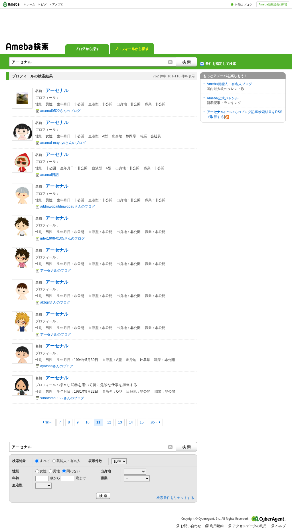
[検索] (186, 62)
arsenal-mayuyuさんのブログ (63, 143)
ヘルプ (280, 525)
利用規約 (217, 525)
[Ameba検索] (27, 48)
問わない (73, 471)
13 (120, 422)
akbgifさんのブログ (55, 302)
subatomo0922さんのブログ (62, 398)
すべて (45, 461)
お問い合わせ (191, 525)
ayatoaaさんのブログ (56, 366)
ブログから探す (87, 48)
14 (131, 422)
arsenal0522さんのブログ (60, 111)
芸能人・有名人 (68, 461)
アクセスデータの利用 (249, 525)
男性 (56, 471)
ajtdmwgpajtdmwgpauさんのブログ (67, 206)
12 (109, 422)
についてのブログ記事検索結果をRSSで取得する (244, 114)
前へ (49, 422)
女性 (43, 471)
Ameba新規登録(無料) (273, 4)
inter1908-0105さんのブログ (62, 238)
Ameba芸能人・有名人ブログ (229, 84)
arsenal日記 (49, 175)
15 (142, 422)
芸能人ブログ (243, 5)
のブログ (55, 270)
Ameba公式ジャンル (222, 98)
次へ (154, 422)
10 (88, 422)
